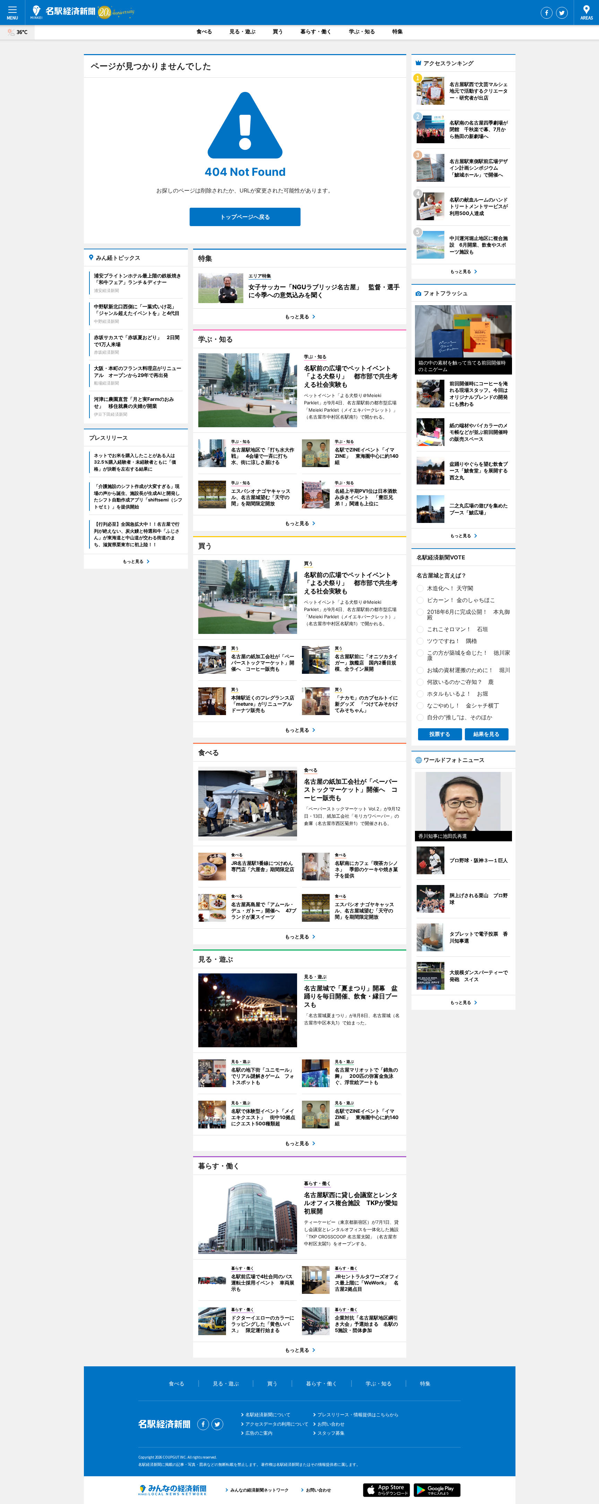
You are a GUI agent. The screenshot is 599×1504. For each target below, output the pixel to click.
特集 (397, 31)
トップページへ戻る (245, 216)
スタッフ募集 (331, 1433)
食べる (204, 31)
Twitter (562, 13)
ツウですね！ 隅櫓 (452, 641)
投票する (439, 734)
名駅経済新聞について (267, 1414)
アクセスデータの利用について (277, 1424)
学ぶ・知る (362, 31)
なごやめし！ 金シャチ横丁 (463, 705)
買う (278, 31)
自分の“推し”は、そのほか (459, 717)
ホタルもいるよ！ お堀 (457, 693)
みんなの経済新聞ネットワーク (172, 1490)
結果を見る (487, 734)
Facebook (547, 13)
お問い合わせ (331, 1424)
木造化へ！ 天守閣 (450, 588)
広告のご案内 (258, 1433)
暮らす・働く (316, 31)
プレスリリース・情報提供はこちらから (358, 1414)
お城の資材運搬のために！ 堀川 (468, 670)
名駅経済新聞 (63, 12)
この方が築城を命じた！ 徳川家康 (468, 655)
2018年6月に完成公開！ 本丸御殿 (468, 614)
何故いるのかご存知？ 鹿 (460, 682)
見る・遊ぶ (242, 31)
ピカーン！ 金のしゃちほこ (461, 600)
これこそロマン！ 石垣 (457, 629)
